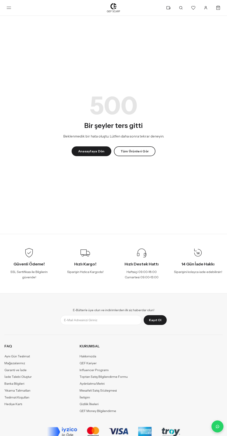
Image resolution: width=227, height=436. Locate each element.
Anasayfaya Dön (91, 151)
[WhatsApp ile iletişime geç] (217, 426)
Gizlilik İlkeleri (89, 404)
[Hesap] (205, 7)
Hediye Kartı (13, 404)
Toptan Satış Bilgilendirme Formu (104, 377)
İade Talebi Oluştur (18, 377)
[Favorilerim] (193, 7)
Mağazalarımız (14, 363)
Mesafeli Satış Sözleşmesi (98, 390)
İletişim (85, 397)
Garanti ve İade (15, 370)
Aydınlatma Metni (92, 384)
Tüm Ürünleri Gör (135, 151)
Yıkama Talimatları (17, 390)
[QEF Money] (168, 7)
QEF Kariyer (88, 363)
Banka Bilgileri (14, 384)
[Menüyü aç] (8, 7)
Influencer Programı (94, 370)
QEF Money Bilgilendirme (98, 411)
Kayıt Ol (155, 320)
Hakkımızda (88, 356)
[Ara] (180, 7)
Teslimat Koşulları (16, 397)
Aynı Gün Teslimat (17, 356)
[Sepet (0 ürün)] (218, 7)
